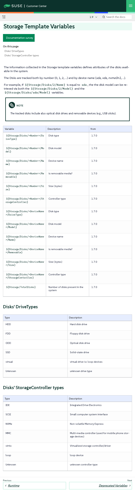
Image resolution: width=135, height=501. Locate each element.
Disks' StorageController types (22, 55)
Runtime (13, 485)
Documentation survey (19, 37)
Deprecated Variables (113, 485)
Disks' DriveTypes (14, 51)
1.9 (91, 17)
